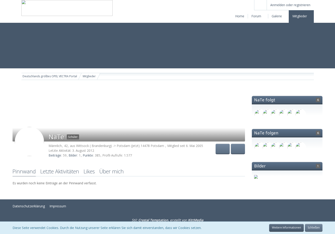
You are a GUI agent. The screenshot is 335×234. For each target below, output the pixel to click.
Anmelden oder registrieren (290, 5)
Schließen (314, 227)
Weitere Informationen (286, 227)
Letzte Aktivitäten (59, 171)
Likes (89, 171)
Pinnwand (24, 171)
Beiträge (55, 155)
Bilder (73, 155)
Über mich (111, 171)
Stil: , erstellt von (167, 220)
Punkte (88, 155)
